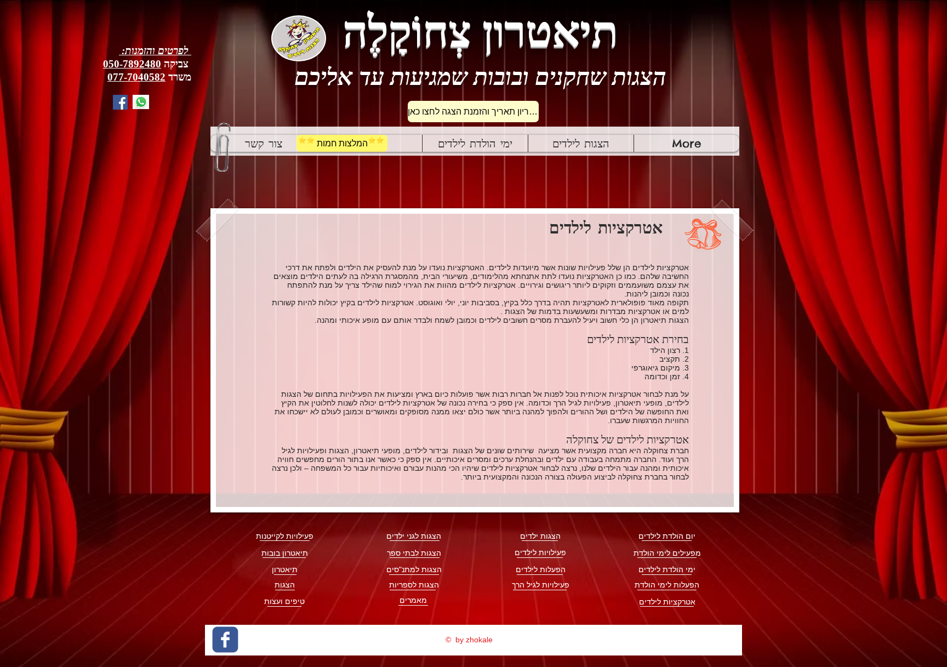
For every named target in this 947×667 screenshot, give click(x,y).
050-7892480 (132, 64)
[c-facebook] (225, 639)
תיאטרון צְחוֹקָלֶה (480, 32)
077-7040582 (136, 77)
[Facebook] (120, 102)
